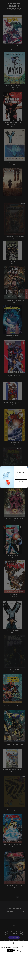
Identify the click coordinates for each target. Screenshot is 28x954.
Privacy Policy (16, 947)
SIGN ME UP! (21, 479)
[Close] (26, 942)
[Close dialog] (27, 467)
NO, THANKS (21, 481)
